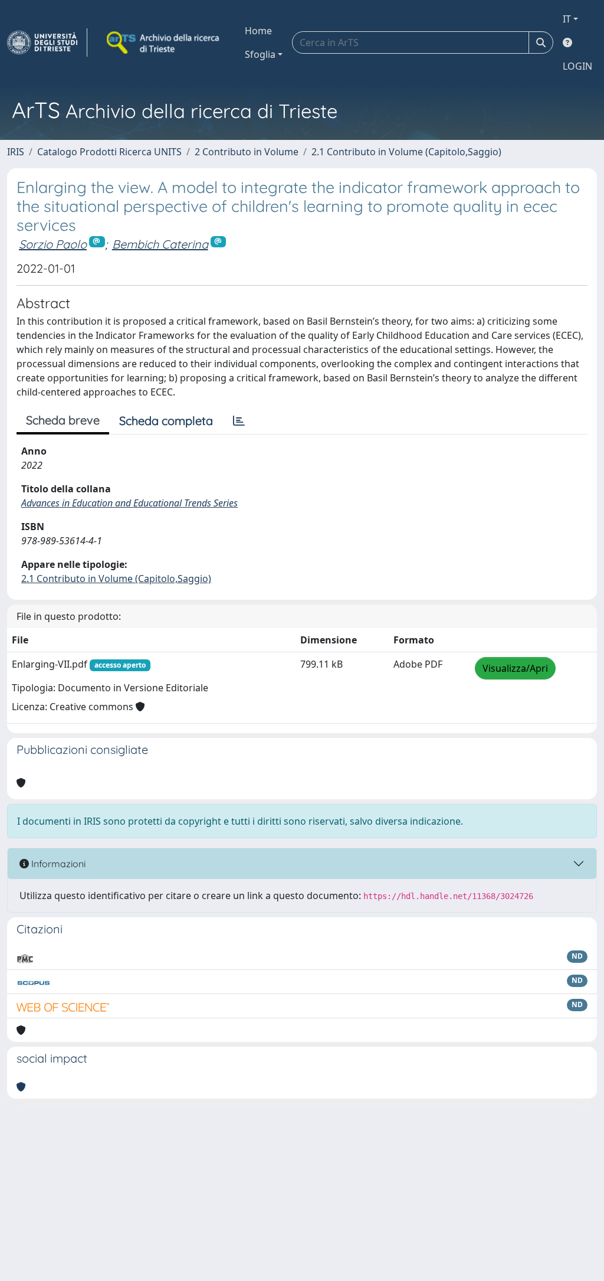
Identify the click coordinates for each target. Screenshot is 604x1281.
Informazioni (57, 864)
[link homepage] (47, 42)
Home (258, 30)
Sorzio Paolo (53, 244)
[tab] (239, 421)
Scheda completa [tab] (166, 420)
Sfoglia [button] (260, 54)
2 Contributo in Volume (246, 151)
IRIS (15, 151)
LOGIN (577, 66)
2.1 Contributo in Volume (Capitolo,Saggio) (406, 151)
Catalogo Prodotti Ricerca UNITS (109, 151)
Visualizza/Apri (515, 668)
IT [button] (567, 18)
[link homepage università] (164, 42)
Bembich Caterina (160, 244)
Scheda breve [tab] (63, 420)
